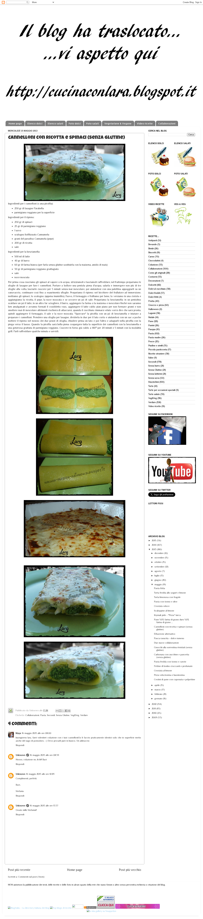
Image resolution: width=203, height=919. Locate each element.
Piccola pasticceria (157, 349)
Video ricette (145, 123)
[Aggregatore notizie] (90, 908)
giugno (158, 580)
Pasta (43, 715)
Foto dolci (75, 123)
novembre (159, 557)
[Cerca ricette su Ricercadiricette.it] (61, 908)
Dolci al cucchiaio (157, 289)
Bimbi (151, 248)
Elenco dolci (34, 123)
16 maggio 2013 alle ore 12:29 (40, 774)
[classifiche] (137, 908)
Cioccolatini (154, 260)
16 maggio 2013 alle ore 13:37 (44, 805)
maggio (158, 584)
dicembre (159, 553)
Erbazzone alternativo (164, 634)
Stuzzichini (153, 382)
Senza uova (153, 378)
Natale (151, 317)
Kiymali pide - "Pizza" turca (167, 615)
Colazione (153, 264)
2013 (154, 549)
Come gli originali (156, 272)
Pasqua (151, 329)
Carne (151, 256)
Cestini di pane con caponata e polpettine (174, 679)
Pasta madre (154, 337)
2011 (154, 708)
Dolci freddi (154, 293)
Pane (150, 321)
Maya (18, 733)
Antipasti (152, 240)
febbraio (158, 694)
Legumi (151, 313)
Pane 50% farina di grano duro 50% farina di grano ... (171, 621)
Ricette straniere (156, 353)
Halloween (153, 309)
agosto (158, 571)
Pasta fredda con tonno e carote (170, 661)
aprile (157, 685)
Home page (15, 123)
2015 (154, 540)
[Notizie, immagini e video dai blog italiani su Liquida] (77, 908)
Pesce (151, 341)
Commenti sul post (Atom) (31, 876)
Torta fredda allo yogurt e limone (170, 592)
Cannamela (43, 234)
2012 (154, 704)
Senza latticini (155, 374)
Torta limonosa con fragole (167, 597)
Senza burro (154, 365)
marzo (157, 689)
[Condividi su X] (63, 710)
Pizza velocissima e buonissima (169, 675)
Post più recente (19, 870)
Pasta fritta (159, 588)
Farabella (39, 208)
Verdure (84, 715)
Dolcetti (152, 285)
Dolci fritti (153, 297)
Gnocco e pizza (156, 305)
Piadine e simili (155, 345)
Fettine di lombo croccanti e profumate (173, 666)
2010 (154, 713)
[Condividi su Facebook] (66, 710)
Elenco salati (55, 123)
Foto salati (92, 123)
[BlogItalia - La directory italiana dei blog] (28, 908)
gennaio (158, 698)
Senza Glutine (62, 715)
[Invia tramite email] (57, 710)
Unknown (20, 755)
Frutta (151, 301)
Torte (150, 386)
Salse (150, 357)
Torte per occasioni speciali (161, 390)
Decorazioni (154, 280)
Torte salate (154, 394)
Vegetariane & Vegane (117, 123)
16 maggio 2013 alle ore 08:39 (44, 755)
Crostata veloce (162, 606)
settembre (159, 566)
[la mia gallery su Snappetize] (101, 911)
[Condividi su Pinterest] (69, 710)
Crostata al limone (163, 670)
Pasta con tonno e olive (165, 601)
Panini (151, 325)
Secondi (51, 715)
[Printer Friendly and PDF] (10, 711)
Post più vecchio (130, 870)
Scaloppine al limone (164, 610)
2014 (154, 545)
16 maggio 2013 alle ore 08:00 (36, 733)
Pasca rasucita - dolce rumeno (169, 638)
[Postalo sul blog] (60, 710)
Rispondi (20, 745)
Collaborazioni (166, 123)
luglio (157, 575)
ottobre (158, 562)
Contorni (152, 276)
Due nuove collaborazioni (166, 642)
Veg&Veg (75, 715)
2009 (155, 717)
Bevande (152, 244)
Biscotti (152, 252)
